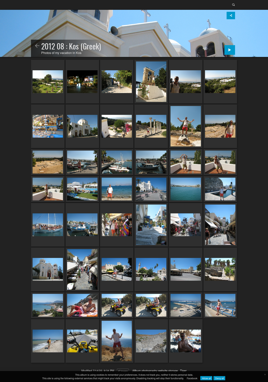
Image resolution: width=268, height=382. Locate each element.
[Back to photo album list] (37, 46)
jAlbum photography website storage (155, 371)
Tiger (183, 371)
